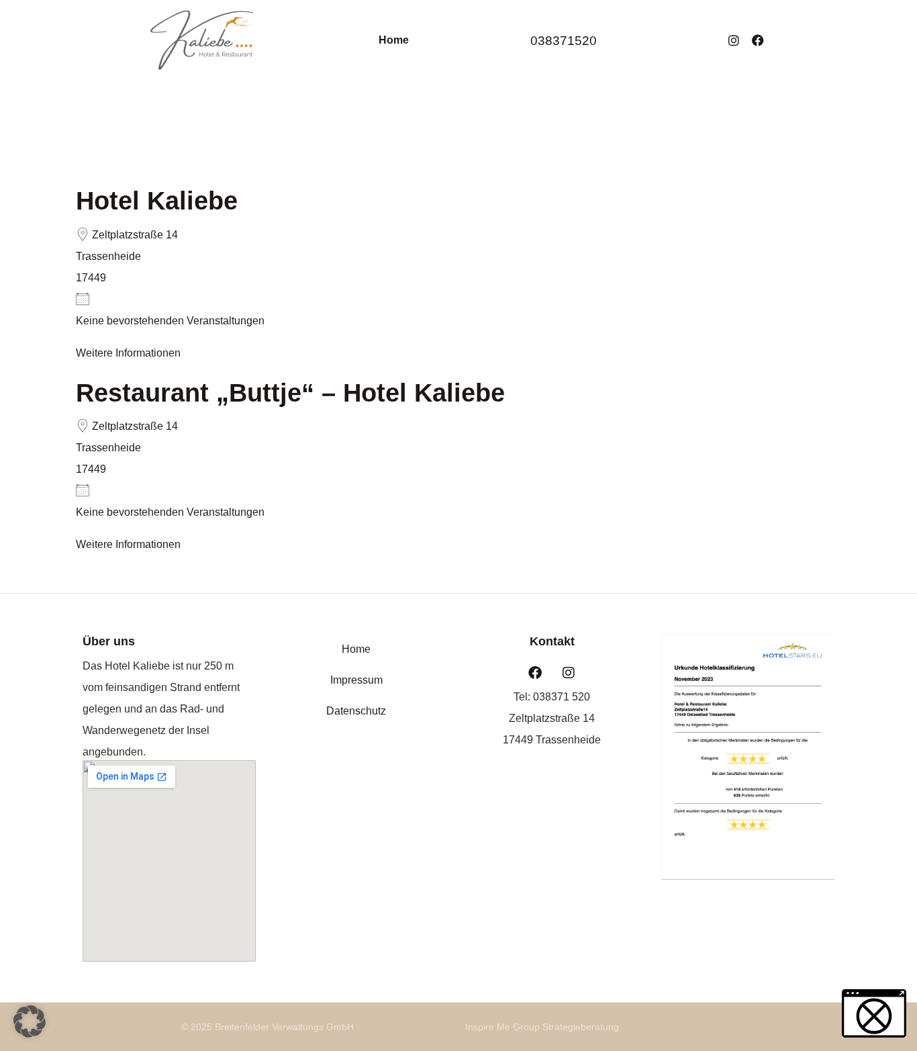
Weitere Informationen (128, 353)
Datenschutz (356, 711)
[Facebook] (758, 40)
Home (394, 40)
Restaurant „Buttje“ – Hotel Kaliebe (290, 393)
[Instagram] (734, 40)
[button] (29, 1021)
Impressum (356, 680)
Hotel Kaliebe (157, 201)
